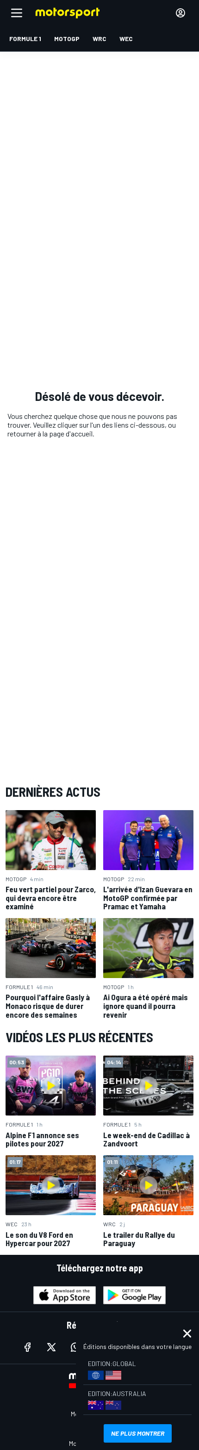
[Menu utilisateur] (180, 13)
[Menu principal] (16, 13)
